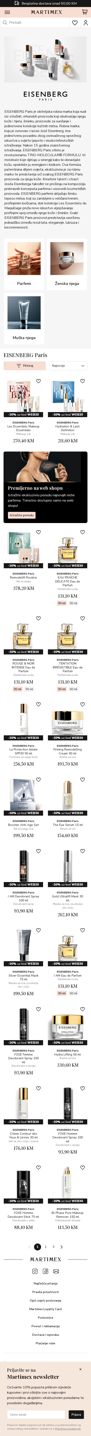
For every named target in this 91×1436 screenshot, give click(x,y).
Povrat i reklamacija (46, 1326)
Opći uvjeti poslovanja (45, 1300)
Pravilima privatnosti (68, 1429)
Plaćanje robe (45, 1343)
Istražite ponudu (22, 515)
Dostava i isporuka (45, 1335)
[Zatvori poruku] (80, 1369)
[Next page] (61, 1246)
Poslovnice (45, 1318)
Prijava (76, 1415)
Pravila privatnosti (45, 1292)
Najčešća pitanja (45, 1283)
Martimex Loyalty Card (45, 1309)
